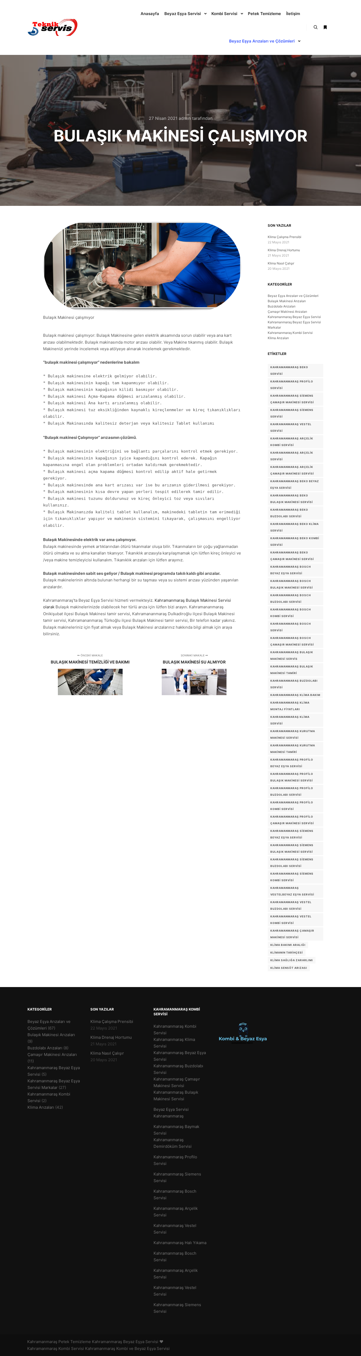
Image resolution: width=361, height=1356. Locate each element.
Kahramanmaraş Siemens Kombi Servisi (291, 877)
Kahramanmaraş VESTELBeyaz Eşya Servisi (292, 891)
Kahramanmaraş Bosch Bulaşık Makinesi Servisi (291, 584)
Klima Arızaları (278, 338)
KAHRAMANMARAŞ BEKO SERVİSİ (289, 370)
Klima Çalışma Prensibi (284, 237)
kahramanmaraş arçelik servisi (291, 456)
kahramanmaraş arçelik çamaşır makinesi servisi (292, 470)
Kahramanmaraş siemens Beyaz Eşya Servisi (291, 834)
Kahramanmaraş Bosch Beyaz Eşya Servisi (290, 570)
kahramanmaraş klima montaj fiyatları (289, 706)
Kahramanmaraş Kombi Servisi (290, 333)
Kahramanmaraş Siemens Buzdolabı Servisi (291, 862)
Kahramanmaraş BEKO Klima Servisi (294, 527)
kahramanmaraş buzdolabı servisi (294, 684)
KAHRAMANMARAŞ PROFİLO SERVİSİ (291, 385)
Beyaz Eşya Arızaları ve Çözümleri (293, 296)
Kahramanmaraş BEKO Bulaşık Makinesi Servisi (291, 499)
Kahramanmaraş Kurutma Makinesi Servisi (292, 734)
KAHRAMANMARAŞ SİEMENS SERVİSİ (291, 413)
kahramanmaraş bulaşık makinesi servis (291, 655)
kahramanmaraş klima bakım (295, 694)
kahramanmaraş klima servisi (289, 720)
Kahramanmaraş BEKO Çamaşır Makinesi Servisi (292, 556)
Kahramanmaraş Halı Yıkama (180, 1242)
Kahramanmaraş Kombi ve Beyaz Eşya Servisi (127, 1348)
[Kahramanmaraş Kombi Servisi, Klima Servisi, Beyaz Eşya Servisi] (53, 27)
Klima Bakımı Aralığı (288, 944)
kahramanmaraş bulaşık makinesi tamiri (291, 670)
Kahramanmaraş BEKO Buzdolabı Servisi (289, 513)
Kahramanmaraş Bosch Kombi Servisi (290, 613)
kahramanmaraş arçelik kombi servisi (291, 442)
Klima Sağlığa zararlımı (291, 960)
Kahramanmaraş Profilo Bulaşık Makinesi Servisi (291, 777)
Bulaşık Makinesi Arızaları (287, 301)
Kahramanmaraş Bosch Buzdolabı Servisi (290, 598)
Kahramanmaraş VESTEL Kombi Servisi (291, 919)
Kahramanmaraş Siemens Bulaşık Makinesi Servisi (291, 848)
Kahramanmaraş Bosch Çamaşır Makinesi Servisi (292, 641)
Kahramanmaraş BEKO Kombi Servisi (294, 541)
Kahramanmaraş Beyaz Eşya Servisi (294, 317)
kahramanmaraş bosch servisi (290, 627)
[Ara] (315, 27)
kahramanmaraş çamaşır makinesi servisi (292, 934)
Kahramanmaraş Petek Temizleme (59, 1341)
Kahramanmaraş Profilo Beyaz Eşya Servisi (291, 763)
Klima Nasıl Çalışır (281, 263)
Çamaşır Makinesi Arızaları (287, 312)
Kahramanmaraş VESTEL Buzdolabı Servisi (291, 905)
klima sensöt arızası (288, 967)
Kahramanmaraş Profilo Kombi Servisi (291, 805)
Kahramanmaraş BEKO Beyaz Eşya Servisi (294, 484)
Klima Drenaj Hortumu (284, 250)
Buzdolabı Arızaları (281, 306)
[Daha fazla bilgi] (325, 27)
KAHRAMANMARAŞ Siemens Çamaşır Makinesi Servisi (292, 399)
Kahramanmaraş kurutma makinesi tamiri (292, 748)
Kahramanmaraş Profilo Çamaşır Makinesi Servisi (292, 820)
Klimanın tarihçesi (286, 952)
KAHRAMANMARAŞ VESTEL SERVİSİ (291, 427)
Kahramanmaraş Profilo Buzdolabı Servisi (291, 791)
